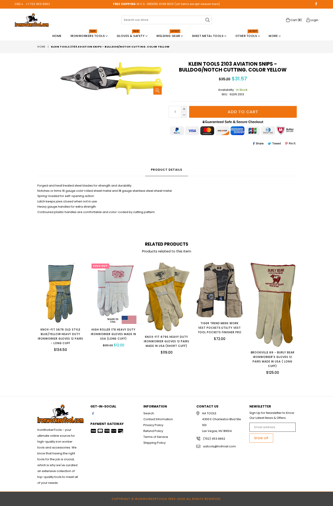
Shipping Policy (154, 443)
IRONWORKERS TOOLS (88, 34)
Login (314, 20)
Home (57, 36)
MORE (274, 36)
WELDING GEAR (168, 34)
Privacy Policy (153, 425)
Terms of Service (155, 437)
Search (148, 413)
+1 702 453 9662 (38, 4)
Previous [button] (33, 315)
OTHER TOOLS (246, 34)
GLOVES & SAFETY (131, 34)
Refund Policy (153, 431)
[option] (57, 310)
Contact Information (158, 419)
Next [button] (300, 315)
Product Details (166, 170)
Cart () (296, 20)
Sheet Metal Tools (208, 36)
